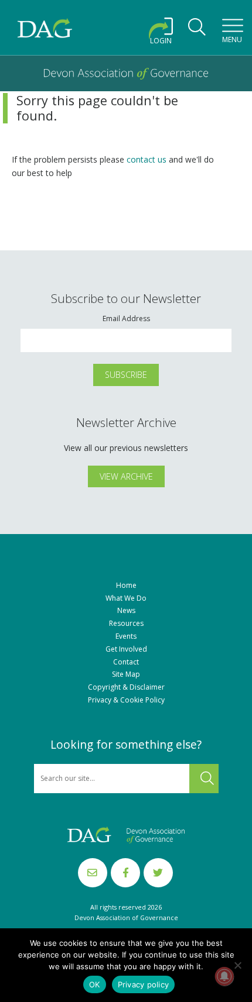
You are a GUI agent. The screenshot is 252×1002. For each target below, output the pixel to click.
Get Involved (126, 649)
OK (94, 984)
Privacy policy (143, 984)
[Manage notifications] (224, 976)
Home (126, 585)
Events (126, 636)
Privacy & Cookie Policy (126, 700)
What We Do (126, 598)
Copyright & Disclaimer (126, 687)
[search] (197, 30)
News (126, 610)
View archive (126, 476)
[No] (237, 965)
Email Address (126, 318)
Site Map (126, 674)
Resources (126, 623)
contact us (146, 159)
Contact (126, 662)
